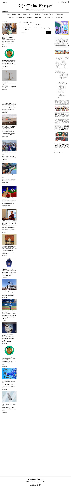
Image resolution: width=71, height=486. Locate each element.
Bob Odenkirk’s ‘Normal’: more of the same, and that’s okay (9, 247)
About (13, 14)
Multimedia (44, 14)
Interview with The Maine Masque (7, 335)
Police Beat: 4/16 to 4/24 (7, 269)
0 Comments (4, 46)
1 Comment (4, 138)
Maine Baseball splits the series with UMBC (9, 311)
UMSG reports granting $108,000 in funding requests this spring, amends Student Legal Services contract (9, 222)
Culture (25, 14)
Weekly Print (30, 17)
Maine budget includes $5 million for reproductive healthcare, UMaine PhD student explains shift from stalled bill (9, 128)
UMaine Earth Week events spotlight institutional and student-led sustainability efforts (8, 36)
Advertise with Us (49, 17)
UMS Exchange (59, 14)
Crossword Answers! (20, 17)
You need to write (6, 380)
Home (8, 14)
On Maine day (5, 151)
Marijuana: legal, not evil (7, 174)
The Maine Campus (35, 6)
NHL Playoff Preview (6, 403)
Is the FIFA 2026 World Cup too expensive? (9, 198)
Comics (51, 14)
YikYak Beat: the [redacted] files (9, 60)
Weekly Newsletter (38, 17)
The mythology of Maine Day (8, 291)
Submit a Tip (11, 17)
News (19, 14)
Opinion (37, 14)
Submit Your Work (59, 17)
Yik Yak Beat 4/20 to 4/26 (7, 357)
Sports (30, 14)
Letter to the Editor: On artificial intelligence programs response (9, 104)
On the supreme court (7, 82)
